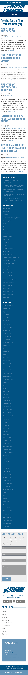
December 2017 (7, 480)
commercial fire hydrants (11, 157)
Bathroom (6, 211)
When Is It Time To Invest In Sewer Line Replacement (13, 190)
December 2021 (7, 333)
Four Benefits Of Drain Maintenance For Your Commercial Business (13, 185)
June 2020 (6, 388)
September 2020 (8, 379)
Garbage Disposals (8, 236)
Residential (5, 617)
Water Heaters (7, 285)
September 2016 (8, 526)
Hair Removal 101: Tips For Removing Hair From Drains (14, 195)
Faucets (5, 227)
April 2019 (6, 431)
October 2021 (7, 339)
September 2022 (8, 305)
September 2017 (8, 489)
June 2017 (6, 499)
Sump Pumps (7, 270)
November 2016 (7, 520)
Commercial (6, 620)
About (4, 614)
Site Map (5, 634)
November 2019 (7, 410)
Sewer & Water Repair (9, 623)
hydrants (3, 159)
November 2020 (7, 373)
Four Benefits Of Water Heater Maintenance (12, 181)
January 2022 (7, 330)
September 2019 (8, 416)
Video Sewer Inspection (10, 279)
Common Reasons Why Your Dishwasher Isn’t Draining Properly (13, 199)
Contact (4, 631)
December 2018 (7, 443)
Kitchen (5, 245)
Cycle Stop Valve (8, 221)
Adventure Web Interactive (14, 669)
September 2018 (8, 453)
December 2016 (7, 517)
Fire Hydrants (8, 36)
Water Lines (6, 288)
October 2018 (7, 450)
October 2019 (7, 413)
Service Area (6, 626)
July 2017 (5, 495)
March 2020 (6, 397)
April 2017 (6, 505)
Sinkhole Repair (7, 267)
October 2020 (7, 376)
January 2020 (7, 404)
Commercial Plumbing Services (19, 36)
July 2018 (5, 459)
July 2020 (5, 385)
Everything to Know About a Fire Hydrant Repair (13, 119)
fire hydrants (24, 67)
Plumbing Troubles (8, 254)
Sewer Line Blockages (9, 260)
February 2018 (7, 474)
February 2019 (7, 437)
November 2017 (7, 483)
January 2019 (7, 440)
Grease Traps (7, 242)
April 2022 (6, 321)
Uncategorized (7, 276)
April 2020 (6, 394)
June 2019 (6, 425)
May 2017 (6, 502)
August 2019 (6, 419)
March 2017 (6, 508)
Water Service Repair (9, 291)
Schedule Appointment (15, 672)
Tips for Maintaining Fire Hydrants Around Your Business (13, 148)
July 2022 (5, 312)
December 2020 (7, 370)
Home (4, 612)
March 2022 (6, 324)
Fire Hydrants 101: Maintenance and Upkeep (11, 58)
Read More (11, 51)
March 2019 (6, 434)
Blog (3, 628)
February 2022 (7, 327)
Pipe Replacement (8, 248)
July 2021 (5, 348)
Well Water (6, 297)
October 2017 (7, 486)
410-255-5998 (14, 2)
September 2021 (8, 342)
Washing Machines (8, 282)
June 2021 (6, 351)
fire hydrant (8, 67)
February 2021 (7, 364)
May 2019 (6, 428)
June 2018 (6, 462)
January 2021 (7, 367)
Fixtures (5, 233)
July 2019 (5, 422)
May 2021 (6, 355)
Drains (5, 224)
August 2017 (6, 492)
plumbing (23, 128)
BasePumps (6, 208)
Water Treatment (8, 294)
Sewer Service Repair (9, 264)
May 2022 (6, 318)
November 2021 (7, 336)
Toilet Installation (8, 273)
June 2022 (6, 315)
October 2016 (7, 523)
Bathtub (5, 214)
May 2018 (6, 465)
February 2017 (7, 511)
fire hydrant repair (16, 67)
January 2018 (7, 477)
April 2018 (6, 468)
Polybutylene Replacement (11, 257)
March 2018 (6, 471)
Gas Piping (6, 239)
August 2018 (6, 456)
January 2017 (7, 514)
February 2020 (7, 400)
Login (5, 668)
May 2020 (6, 391)
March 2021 (6, 361)
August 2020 (6, 382)
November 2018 (7, 446)
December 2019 (7, 407)
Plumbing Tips (7, 251)
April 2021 (6, 358)
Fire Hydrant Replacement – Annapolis (9, 87)
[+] (12, 652)
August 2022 (6, 309)
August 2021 (6, 345)
